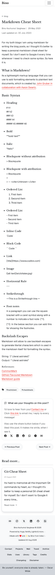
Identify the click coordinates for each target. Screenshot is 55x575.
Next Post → (44, 447)
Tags (35, 554)
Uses (17, 554)
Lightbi (34, 532)
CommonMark (9, 371)
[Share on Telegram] (35, 436)
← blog (5, 16)
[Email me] (10, 521)
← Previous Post (12, 447)
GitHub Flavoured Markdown (17, 375)
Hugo (22, 532)
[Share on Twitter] (11, 436)
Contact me (37, 409)
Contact (8, 549)
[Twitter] (24, 521)
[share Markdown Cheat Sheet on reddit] (23, 436)
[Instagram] (17, 521)
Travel (36, 549)
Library (26, 554)
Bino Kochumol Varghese (24, 527)
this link (14, 413)
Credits (43, 554)
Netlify (28, 532)
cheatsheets (28, 390)
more (41, 532)
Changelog (21, 560)
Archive (46, 549)
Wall (28, 549)
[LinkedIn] (31, 521)
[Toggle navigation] (49, 3)
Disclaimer (34, 560)
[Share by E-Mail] (41, 436)
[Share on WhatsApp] (29, 436)
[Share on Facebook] (5, 436)
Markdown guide (11, 378)
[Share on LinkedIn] (17, 436)
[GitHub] (38, 521)
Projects (19, 549)
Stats (9, 554)
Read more (9, 505)
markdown (12, 390)
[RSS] (45, 521)
